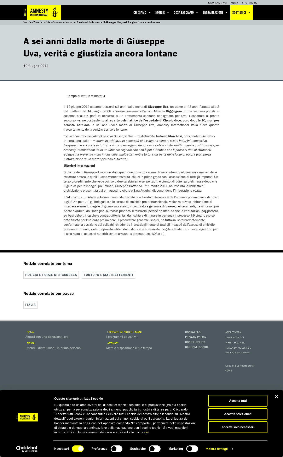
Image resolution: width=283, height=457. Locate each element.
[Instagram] (254, 376)
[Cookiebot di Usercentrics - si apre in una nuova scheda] (27, 449)
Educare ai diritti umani (124, 332)
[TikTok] (246, 383)
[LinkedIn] (229, 383)
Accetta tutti (238, 400)
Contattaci (193, 332)
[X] (238, 376)
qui (146, 432)
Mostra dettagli (217, 449)
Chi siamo (139, 13)
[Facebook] (229, 376)
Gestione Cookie (197, 347)
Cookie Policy (195, 342)
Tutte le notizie (42, 22)
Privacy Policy (195, 337)
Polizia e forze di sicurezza (51, 275)
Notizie (160, 13)
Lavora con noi (217, 2)
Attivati (112, 343)
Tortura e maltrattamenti (108, 275)
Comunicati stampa (63, 22)
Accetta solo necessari (237, 427)
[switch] (116, 448)
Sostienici (239, 13)
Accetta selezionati (238, 414)
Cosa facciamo (184, 13)
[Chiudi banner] (276, 396)
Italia (30, 305)
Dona (30, 332)
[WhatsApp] (238, 383)
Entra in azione (213, 13)
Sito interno (250, 2)
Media (234, 2)
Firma (30, 343)
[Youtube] (246, 376)
